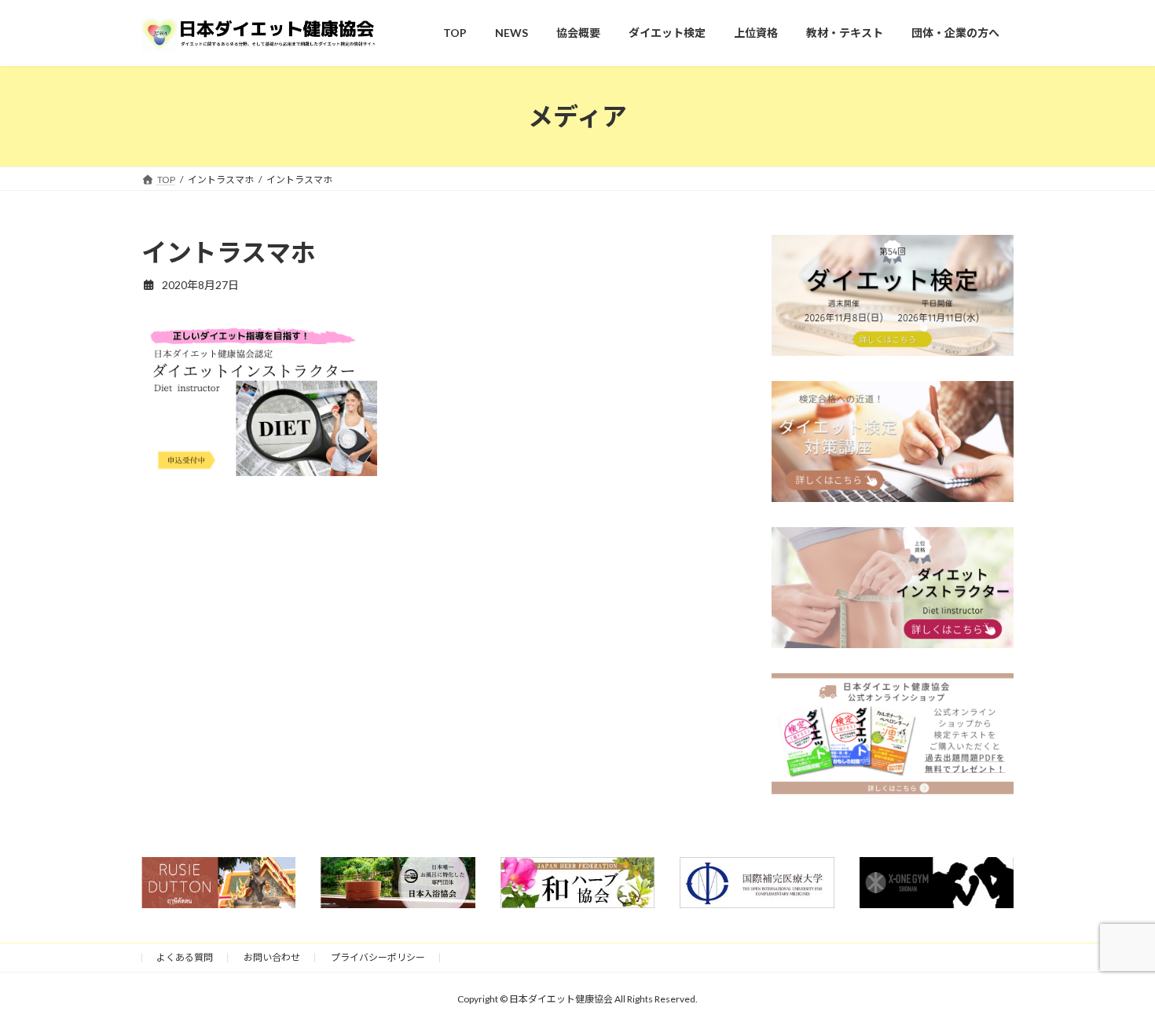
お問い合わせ (272, 957)
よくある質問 (184, 957)
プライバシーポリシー (378, 957)
